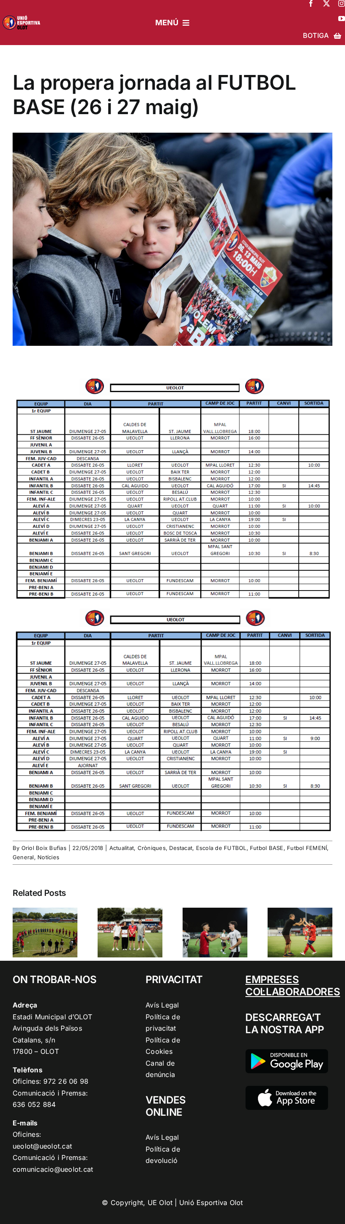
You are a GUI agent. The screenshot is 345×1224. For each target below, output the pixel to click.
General (23, 857)
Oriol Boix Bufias (43, 848)
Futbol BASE (267, 848)
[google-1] (286, 1052)
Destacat (180, 848)
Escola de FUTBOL (221, 848)
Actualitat (121, 848)
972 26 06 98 (65, 1081)
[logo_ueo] (23, 14)
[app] (286, 1089)
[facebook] (311, 3)
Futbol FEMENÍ (307, 848)
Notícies (48, 857)
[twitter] (326, 3)
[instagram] (341, 3)
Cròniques (152, 848)
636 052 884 (34, 1104)
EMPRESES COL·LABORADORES (292, 985)
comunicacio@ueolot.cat (53, 1169)
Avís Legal (162, 1005)
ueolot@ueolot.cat (42, 1146)
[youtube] (341, 18)
